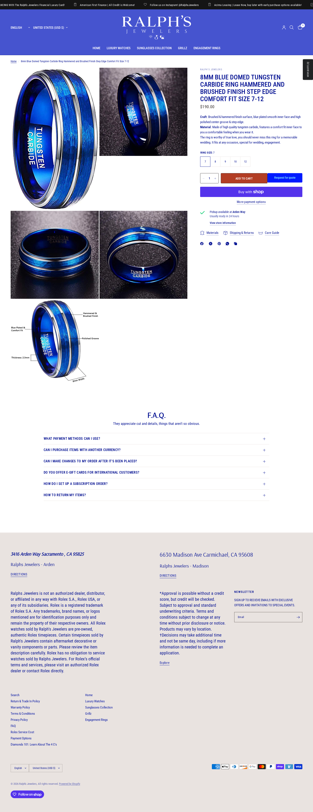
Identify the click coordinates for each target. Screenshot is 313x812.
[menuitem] (96, 48)
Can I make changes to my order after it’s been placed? (90, 461)
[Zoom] (90, 77)
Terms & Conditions (23, 714)
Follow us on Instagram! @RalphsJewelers (149, 4)
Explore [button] (164, 663)
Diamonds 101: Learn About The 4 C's (34, 744)
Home (96, 48)
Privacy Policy (19, 720)
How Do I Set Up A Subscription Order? (76, 484)
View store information (223, 222)
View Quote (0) (308, 69)
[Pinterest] (220, 243)
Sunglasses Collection (154, 48)
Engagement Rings (207, 48)
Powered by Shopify (69, 783)
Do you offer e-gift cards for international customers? (91, 472)
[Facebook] (202, 243)
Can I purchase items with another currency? (82, 450)
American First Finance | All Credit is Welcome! (82, 4)
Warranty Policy (20, 707)
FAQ (13, 726)
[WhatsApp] (228, 243)
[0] (299, 27)
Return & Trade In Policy (25, 701)
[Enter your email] (298, 617)
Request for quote (285, 178)
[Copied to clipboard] (236, 243)
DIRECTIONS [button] (19, 574)
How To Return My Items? (65, 495)
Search (15, 695)
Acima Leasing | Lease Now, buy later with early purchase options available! (233, 4)
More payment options (251, 202)
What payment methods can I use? (72, 439)
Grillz (182, 48)
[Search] (291, 27)
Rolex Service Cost (22, 732)
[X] (211, 243)
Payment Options (21, 738)
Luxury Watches (119, 48)
